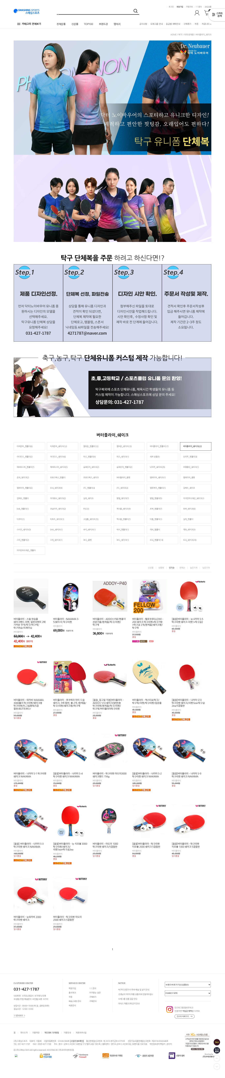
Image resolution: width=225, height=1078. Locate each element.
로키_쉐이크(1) (89, 530)
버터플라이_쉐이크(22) (192, 446)
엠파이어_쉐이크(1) (158, 478)
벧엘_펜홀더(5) (156, 498)
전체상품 (61, 24)
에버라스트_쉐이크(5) (59, 467)
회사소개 (24, 1033)
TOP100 (88, 24)
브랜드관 (103, 24)
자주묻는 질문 (95, 993)
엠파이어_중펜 (189, 478)
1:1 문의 (92, 988)
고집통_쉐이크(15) (90, 519)
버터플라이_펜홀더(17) (159, 446)
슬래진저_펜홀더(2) (124, 467)
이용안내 (67, 1033)
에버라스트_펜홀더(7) (25, 467)
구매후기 (187, 24)
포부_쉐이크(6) (189, 509)
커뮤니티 (206, 24)
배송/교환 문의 (75, 1001)
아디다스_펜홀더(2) (25, 457)
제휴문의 (72, 1006)
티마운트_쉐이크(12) (58, 446)
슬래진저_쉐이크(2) (91, 467)
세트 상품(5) (155, 457)
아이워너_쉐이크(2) (58, 498)
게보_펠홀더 (155, 530)
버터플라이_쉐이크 (203, 35)
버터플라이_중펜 (123, 478)
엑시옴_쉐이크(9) (124, 509)
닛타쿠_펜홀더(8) (190, 457)
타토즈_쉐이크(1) (57, 519)
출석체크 (72, 993)
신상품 (74, 24)
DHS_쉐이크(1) (56, 530)
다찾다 (216, 15)
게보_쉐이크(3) (189, 530)
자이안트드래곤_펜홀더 (26, 550)
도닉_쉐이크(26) (190, 540)
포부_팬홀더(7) (156, 509)
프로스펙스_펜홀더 (57, 478)
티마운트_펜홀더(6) (25, 446)
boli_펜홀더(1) (23, 509)
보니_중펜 (87, 540)
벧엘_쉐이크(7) (123, 498)
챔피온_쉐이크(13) (124, 446)
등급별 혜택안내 (173, 24)
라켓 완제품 (189, 35)
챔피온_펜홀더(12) (90, 446)
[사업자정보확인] (77, 1041)
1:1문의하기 (18, 1016)
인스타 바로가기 (183, 1016)
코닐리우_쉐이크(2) (58, 509)
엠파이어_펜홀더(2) (25, 488)
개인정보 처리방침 (51, 1033)
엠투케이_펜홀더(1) (158, 488)
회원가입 (180, 7)
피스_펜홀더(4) (89, 457)
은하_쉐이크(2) (23, 478)
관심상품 (208, 7)
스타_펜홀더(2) (23, 540)
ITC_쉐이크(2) (122, 488)
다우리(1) (20, 519)
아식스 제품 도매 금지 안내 (129, 1004)
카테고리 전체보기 (31, 24)
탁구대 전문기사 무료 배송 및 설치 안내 (133, 990)
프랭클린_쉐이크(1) (191, 467)
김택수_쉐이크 (189, 488)
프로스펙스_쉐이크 (90, 478)
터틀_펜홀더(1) (156, 519)
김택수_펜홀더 (22, 498)
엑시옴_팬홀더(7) (124, 519)
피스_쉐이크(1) (123, 457)
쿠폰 (196, 24)
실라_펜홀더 (188, 519)
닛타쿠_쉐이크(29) (157, 467)
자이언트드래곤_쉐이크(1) (193, 498)
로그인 (171, 7)
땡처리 (117, 24)
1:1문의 (199, 7)
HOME (174, 35)
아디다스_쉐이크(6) (58, 457)
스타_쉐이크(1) (56, 540)
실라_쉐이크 (88, 498)
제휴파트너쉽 (81, 1033)
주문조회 (189, 7)
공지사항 (143, 24)
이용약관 (36, 1033)
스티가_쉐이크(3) (24, 530)
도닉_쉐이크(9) (56, 488)
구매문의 (93, 1001)
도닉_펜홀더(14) (156, 540)
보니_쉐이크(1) (123, 540)
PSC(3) (86, 509)
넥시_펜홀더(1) (123, 530)
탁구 (180, 35)
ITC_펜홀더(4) (89, 488)
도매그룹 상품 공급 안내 (127, 999)
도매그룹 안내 (156, 24)
